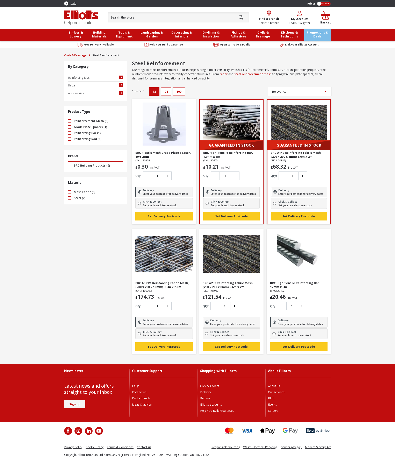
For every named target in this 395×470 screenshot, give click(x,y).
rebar (224, 74)
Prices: (311, 3)
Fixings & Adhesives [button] (238, 34)
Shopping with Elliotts (218, 371)
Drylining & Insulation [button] (211, 34)
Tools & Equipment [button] (124, 34)
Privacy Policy (73, 447)
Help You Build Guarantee (217, 411)
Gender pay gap (291, 447)
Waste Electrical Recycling (260, 447)
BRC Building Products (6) (91, 165)
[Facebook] (68, 431)
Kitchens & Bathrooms (289, 34)
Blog (271, 398)
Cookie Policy (94, 447)
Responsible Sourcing (225, 447)
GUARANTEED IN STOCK (231, 145)
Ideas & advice (142, 404)
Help (73, 3)
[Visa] (247, 431)
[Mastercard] (229, 431)
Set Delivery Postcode (164, 216)
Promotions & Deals (317, 34)
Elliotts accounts (211, 404)
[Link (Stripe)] (317, 431)
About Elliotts (279, 371)
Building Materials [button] (99, 34)
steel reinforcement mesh (253, 74)
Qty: (138, 176)
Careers (273, 411)
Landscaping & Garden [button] (152, 34)
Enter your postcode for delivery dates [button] (165, 194)
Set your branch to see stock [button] (160, 205)
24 (166, 91)
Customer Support (147, 371)
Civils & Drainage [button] (263, 34)
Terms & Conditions (120, 447)
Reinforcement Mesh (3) (90, 121)
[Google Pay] (290, 431)
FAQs (135, 386)
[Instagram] (78, 431)
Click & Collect (209, 386)
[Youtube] (98, 431)
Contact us (139, 392)
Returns (205, 398)
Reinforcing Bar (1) (87, 133)
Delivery (205, 392)
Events (272, 404)
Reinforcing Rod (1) (87, 139)
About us (274, 386)
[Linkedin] (88, 431)
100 (179, 91)
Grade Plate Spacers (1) (90, 127)
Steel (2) (79, 198)
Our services (276, 392)
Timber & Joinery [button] (76, 34)
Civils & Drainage (75, 55)
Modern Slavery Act (318, 447)
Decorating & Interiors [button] (181, 34)
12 (154, 91)
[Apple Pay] (268, 431)
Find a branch (141, 398)
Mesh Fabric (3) (84, 192)
